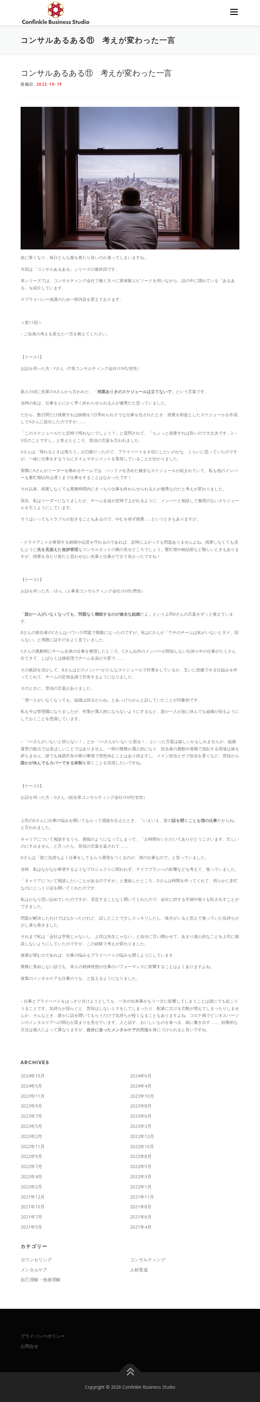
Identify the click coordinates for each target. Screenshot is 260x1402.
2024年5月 (31, 1086)
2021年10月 (33, 1207)
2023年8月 (141, 1106)
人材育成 (139, 1270)
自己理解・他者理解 (41, 1279)
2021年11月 (142, 1197)
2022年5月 (141, 1166)
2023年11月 (33, 1096)
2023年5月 (31, 1126)
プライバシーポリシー (43, 1336)
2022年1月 (141, 1187)
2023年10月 (142, 1096)
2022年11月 (33, 1146)
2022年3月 (141, 1176)
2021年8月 (141, 1207)
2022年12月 (142, 1136)
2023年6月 (141, 1116)
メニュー (233, 12)
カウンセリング (36, 1260)
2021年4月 (141, 1227)
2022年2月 (31, 1187)
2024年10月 (33, 1076)
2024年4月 (141, 1086)
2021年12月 (33, 1197)
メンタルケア (34, 1270)
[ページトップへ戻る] (130, 1372)
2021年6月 (141, 1217)
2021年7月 (31, 1217)
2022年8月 (141, 1156)
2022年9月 (31, 1156)
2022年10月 (142, 1146)
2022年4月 (31, 1176)
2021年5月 (31, 1227)
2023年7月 (31, 1116)
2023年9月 (31, 1106)
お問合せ (29, 1346)
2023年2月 (31, 1136)
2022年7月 (31, 1166)
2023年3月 (141, 1126)
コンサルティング (148, 1260)
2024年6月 (141, 1076)
